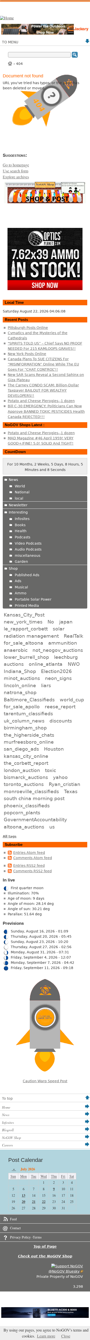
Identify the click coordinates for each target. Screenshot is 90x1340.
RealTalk (73, 636)
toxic (50, 770)
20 (23, 1201)
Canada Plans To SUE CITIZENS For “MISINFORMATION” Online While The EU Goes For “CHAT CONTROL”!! (43, 364)
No (51, 621)
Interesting (18, 512)
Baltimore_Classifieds (29, 699)
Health (20, 531)
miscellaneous (27, 556)
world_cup (72, 699)
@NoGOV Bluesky (64, 1271)
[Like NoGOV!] (67, 1266)
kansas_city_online (26, 756)
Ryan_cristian (64, 784)
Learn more (46, 1336)
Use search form (15, 171)
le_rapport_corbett (26, 628)
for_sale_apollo (22, 706)
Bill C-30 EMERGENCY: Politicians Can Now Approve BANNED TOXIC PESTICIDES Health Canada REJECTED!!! (46, 411)
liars (46, 685)
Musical (21, 587)
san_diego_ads (21, 749)
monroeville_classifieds (31, 791)
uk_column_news (24, 720)
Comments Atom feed (32, 858)
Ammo (20, 593)
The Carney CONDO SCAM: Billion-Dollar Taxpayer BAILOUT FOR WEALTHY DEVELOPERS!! (43, 390)
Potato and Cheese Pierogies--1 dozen (41, 401)
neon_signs (58, 678)
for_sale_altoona (23, 643)
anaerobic (16, 650)
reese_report (60, 706)
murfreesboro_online (29, 742)
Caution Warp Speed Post (45, 1081)
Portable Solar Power (33, 599)
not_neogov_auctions (57, 650)
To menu (10, 42)
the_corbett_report (26, 763)
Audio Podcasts (28, 549)
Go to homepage (16, 165)
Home (10, 63)
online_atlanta (45, 664)
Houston (54, 749)
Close (65, 1336)
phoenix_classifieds (27, 805)
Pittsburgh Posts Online (28, 328)
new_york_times (23, 621)
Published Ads (27, 575)
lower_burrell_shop (26, 657)
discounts (61, 720)
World (20, 486)
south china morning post (34, 798)
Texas (71, 791)
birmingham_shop (25, 727)
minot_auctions (22, 678)
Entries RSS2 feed (29, 866)
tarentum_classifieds (28, 713)
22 (44, 1201)
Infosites (22, 519)
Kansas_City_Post (24, 615)
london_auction (22, 770)
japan (65, 621)
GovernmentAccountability (35, 819)
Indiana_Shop (20, 671)
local (19, 498)
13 (23, 1195)
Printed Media (27, 606)
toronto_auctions (24, 784)
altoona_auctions (24, 826)
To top (7, 1098)
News (13, 480)
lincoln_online (20, 685)
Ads (18, 581)
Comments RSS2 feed (32, 871)
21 (34, 1201)
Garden (21, 562)
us (52, 826)
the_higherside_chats (29, 735)
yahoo (60, 777)
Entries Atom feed (29, 853)
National (22, 492)
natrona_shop (20, 692)
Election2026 (56, 671)
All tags (9, 836)
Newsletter (18, 505)
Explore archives (16, 177)
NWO (74, 664)
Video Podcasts (28, 543)
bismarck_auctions (26, 777)
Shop (13, 568)
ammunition (62, 643)
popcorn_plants (22, 812)
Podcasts (22, 537)
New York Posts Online (27, 354)
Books (20, 525)
